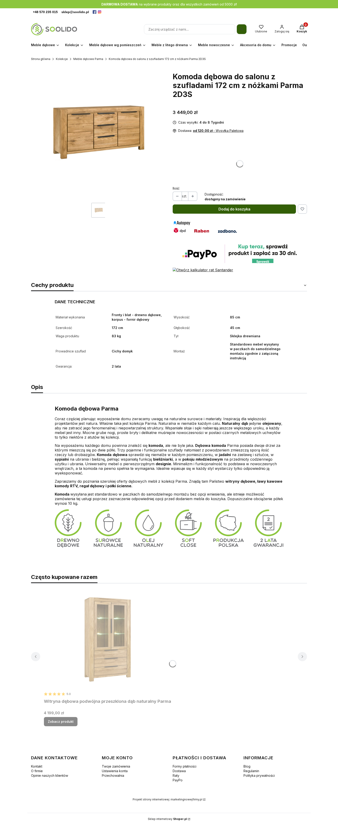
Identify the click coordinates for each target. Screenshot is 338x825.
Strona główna (40, 59)
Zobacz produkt (61, 721)
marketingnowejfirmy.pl (186, 799)
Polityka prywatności (259, 775)
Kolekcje (62, 59)
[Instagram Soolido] (99, 12)
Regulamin (251, 771)
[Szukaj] (242, 29)
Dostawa (179, 771)
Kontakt (36, 766)
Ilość (176, 188)
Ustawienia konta (115, 771)
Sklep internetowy (167, 819)
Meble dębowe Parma (88, 59)
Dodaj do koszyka (234, 209)
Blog (246, 766)
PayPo (178, 780)
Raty (176, 775)
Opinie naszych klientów (49, 775)
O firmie (37, 771)
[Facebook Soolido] (94, 12)
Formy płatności (184, 766)
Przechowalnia (113, 775)
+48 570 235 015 (45, 12)
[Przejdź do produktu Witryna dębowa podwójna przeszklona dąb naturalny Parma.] (107, 638)
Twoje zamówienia (116, 766)
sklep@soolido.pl (75, 12)
